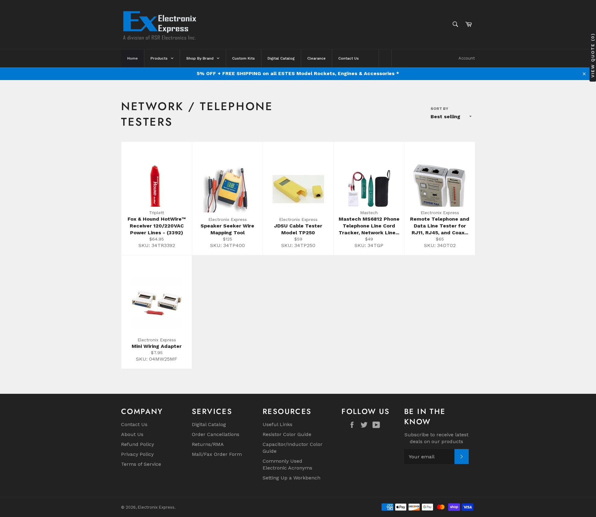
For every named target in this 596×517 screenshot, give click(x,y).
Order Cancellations (215, 434)
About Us (132, 434)
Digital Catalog (209, 424)
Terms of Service (141, 464)
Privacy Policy (137, 454)
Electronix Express (156, 507)
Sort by (439, 108)
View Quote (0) (592, 55)
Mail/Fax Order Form (217, 454)
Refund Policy (137, 444)
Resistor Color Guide (287, 434)
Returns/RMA (208, 444)
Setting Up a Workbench (291, 478)
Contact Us (134, 424)
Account (466, 58)
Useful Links (277, 424)
